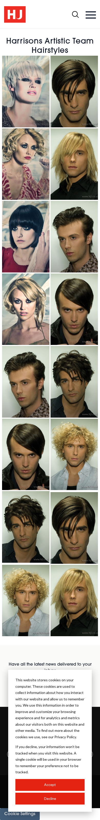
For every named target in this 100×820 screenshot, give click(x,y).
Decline (50, 798)
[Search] (75, 14)
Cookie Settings (19, 814)
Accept (50, 784)
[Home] (15, 14)
